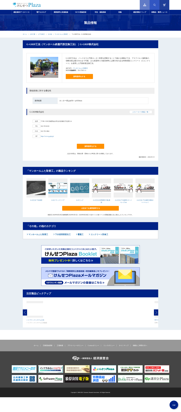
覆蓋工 (80, 234)
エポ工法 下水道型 (36, 200)
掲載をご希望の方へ (140, 345)
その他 (50, 34)
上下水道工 (41, 34)
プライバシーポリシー (75, 345)
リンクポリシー (109, 345)
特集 (120, 12)
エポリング (79, 200)
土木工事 (32, 34)
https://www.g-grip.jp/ (47, 136)
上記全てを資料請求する (90, 208)
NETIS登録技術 (80, 12)
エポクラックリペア (58, 200)
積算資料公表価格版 (61, 12)
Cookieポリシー (93, 345)
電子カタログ (41, 12)
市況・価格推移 (100, 12)
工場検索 (60, 345)
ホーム (25, 34)
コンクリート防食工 (99, 234)
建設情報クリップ (139, 12)
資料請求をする (79, 76)
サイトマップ (124, 345)
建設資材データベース (22, 12)
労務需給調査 (47, 345)
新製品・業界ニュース (159, 12)
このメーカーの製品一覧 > (140, 112)
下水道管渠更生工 (63, 234)
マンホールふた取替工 (61, 34)
